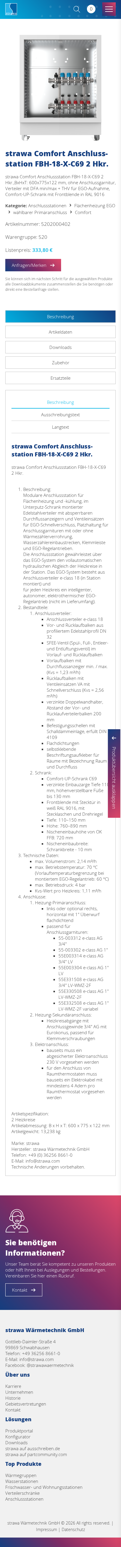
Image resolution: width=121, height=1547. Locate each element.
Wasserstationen (21, 1481)
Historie (13, 1398)
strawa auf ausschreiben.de (32, 1448)
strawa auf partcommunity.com (36, 1454)
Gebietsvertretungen (25, 1404)
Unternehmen (19, 1392)
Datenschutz (73, 1529)
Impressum (46, 1529)
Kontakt (13, 1410)
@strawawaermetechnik (50, 1365)
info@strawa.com (36, 1359)
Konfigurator (18, 1437)
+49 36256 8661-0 (41, 1353)
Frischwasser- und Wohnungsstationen (44, 1487)
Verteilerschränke (22, 1493)
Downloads (16, 1442)
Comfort (83, 212)
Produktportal (19, 1431)
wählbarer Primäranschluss (40, 212)
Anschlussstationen (47, 205)
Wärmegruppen (20, 1475)
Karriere (13, 1386)
